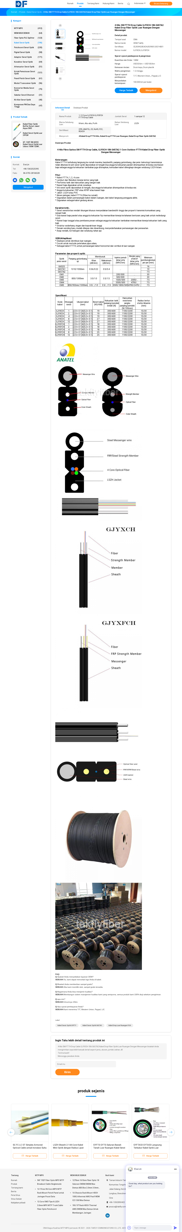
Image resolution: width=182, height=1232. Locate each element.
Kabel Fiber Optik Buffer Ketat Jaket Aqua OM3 (31, 126)
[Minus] (175, 1169)
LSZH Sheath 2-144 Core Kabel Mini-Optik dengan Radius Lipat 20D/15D (68, 1148)
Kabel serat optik (28, 43)
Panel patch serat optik (28, 78)
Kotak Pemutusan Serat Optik (28, 72)
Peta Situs (15, 1195)
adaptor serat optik (28, 57)
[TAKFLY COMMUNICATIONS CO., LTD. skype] (34, 180)
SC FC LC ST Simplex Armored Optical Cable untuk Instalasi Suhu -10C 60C (29, 1148)
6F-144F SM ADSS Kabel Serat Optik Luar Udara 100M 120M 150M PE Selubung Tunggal (32, 144)
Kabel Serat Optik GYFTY (67, 1025)
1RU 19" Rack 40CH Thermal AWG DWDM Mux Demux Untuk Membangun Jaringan (85, 1209)
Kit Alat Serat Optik (28, 100)
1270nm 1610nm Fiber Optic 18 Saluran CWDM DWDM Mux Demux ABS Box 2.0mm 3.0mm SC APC (85, 1184)
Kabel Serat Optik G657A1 (92, 1025)
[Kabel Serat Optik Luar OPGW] (17, 135)
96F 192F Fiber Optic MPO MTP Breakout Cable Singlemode (50, 1182)
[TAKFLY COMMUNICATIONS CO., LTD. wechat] (28, 180)
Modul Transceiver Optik (28, 83)
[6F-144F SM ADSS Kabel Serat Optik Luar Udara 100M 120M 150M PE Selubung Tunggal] (17, 144)
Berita (13, 1191)
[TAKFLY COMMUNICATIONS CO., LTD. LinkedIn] (107, 1215)
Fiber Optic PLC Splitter (28, 38)
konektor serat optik (28, 62)
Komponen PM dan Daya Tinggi (28, 105)
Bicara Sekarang (161, 4)
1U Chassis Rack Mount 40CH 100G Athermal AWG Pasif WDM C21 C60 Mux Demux (86, 1196)
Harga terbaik (126, 90)
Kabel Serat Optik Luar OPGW (32, 134)
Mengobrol (28, 187)
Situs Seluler (16, 1199)
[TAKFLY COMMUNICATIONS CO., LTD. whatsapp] (21, 180)
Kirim (67, 1072)
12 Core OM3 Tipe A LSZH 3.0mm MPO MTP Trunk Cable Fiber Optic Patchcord (50, 1205)
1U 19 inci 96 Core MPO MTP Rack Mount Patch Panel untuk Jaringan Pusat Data (50, 1193)
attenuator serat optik (28, 67)
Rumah (14, 1180)
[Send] (175, 1228)
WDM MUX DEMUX (28, 33)
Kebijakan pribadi (18, 1203)
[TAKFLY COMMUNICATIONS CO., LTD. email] (15, 180)
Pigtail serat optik (28, 52)
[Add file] (129, 1228)
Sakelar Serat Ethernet (28, 95)
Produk (14, 1184)
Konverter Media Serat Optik (28, 89)
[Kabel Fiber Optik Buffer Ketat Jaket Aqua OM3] (17, 126)
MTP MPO (28, 28)
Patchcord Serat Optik (28, 47)
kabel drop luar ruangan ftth (120, 1025)
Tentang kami (17, 1188)
